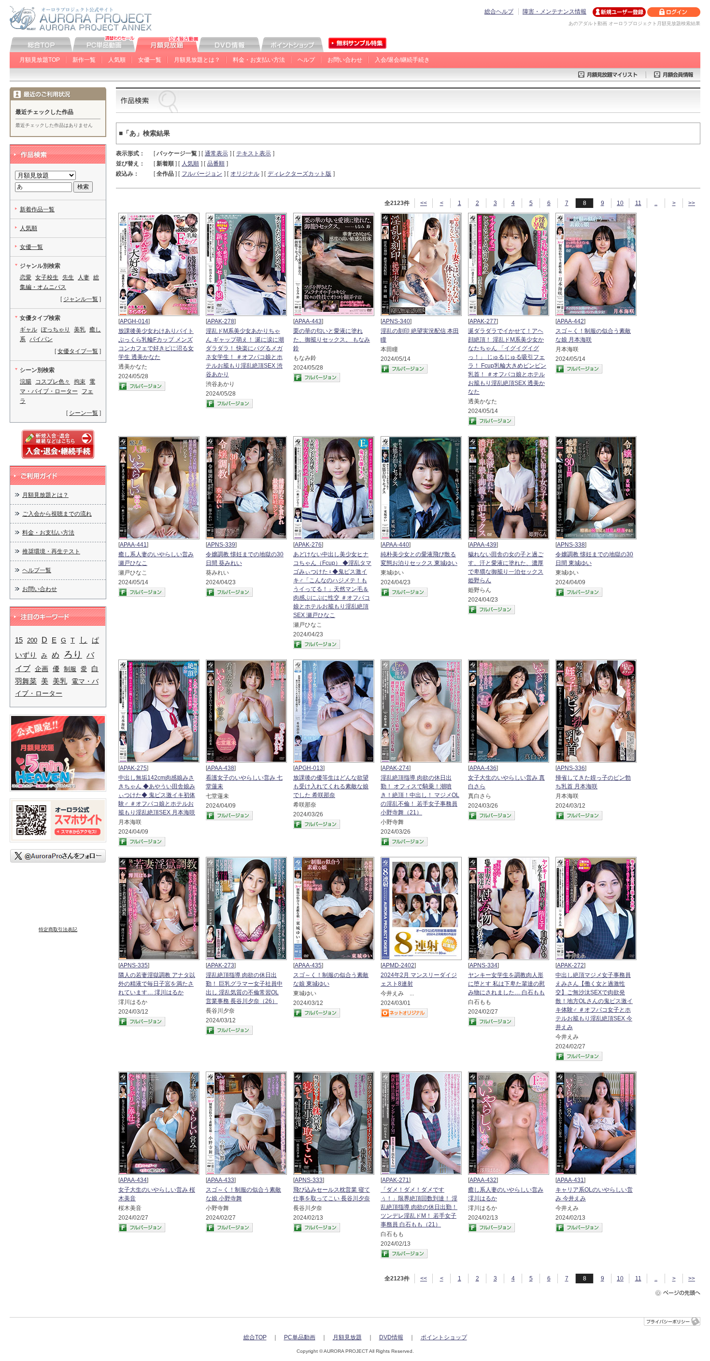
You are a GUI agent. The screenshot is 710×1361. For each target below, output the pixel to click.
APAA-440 (395, 544)
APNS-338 (571, 544)
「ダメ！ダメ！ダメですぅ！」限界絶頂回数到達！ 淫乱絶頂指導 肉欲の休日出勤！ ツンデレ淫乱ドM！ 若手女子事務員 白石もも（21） (419, 1207)
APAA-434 (133, 1180)
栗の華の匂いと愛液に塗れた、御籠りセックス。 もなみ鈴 (331, 340)
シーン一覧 (83, 413)
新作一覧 (84, 59)
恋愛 (25, 277)
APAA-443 (308, 321)
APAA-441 (133, 544)
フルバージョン (202, 173)
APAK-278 (220, 321)
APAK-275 (133, 768)
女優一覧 (149, 59)
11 (638, 203)
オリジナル (244, 173)
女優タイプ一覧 (77, 351)
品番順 (216, 163)
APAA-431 (570, 1180)
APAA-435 (308, 965)
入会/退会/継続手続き (402, 59)
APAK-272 (570, 965)
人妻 (83, 277)
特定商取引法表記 (58, 929)
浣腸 (25, 381)
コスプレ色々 (52, 381)
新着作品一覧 (37, 209)
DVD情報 (391, 1337)
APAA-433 (220, 1180)
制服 (70, 669)
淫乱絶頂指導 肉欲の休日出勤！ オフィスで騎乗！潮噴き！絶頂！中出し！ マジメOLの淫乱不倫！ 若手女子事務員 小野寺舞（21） (420, 795)
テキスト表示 (253, 153)
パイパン (41, 339)
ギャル (28, 329)
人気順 (117, 59)
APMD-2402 (398, 965)
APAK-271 (395, 1180)
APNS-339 (221, 544)
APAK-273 (220, 965)
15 (19, 640)
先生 (68, 277)
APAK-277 (483, 321)
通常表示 (216, 153)
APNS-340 (396, 321)
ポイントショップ (444, 1337)
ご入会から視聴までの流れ (57, 513)
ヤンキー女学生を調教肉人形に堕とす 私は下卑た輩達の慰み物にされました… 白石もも (506, 984)
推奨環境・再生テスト (51, 551)
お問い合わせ (344, 59)
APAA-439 (483, 544)
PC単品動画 (299, 1337)
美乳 (79, 329)
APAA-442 (570, 321)
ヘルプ (306, 59)
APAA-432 (483, 1180)
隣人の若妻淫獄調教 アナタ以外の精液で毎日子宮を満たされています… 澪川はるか (156, 984)
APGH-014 (134, 321)
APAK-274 (395, 768)
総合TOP (255, 1337)
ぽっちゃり (55, 329)
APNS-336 (571, 768)
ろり (73, 654)
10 (620, 203)
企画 (41, 669)
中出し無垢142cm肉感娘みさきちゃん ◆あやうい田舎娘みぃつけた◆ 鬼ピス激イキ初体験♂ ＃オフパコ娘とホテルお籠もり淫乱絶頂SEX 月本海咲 (156, 795)
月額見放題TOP (39, 59)
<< (423, 203)
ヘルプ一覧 (36, 570)
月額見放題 (347, 1337)
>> (691, 203)
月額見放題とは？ (197, 59)
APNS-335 (134, 965)
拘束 (79, 381)
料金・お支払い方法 (259, 59)
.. (655, 203)
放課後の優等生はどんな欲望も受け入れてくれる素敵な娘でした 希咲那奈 (331, 786)
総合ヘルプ (498, 11)
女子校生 (46, 277)
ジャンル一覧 (80, 299)
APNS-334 (483, 965)
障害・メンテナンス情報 (554, 11)
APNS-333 (309, 1180)
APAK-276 (308, 544)
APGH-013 (309, 768)
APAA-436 (483, 768)
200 (32, 640)
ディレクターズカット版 (299, 173)
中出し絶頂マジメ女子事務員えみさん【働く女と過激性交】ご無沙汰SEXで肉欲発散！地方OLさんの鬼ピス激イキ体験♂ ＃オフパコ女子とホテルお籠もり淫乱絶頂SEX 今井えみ (594, 1001)
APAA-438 (220, 768)
